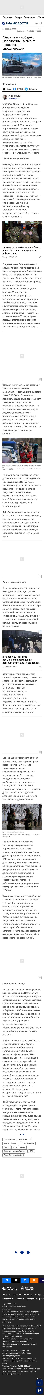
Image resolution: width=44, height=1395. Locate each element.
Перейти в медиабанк (34, 77)
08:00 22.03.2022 (9, 29)
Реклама (20, 1299)
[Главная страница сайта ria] (14, 23)
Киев (15, 1147)
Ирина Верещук (28, 1143)
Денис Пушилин (24, 1139)
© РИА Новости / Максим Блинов (13, 465)
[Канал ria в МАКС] (6, 1280)
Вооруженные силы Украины (15, 1151)
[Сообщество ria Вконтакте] (25, 1280)
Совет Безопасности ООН (14, 1155)
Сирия (22, 1147)
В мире (38, 1294)
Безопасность (9, 1139)
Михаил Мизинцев (11, 1143)
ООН (31, 1151)
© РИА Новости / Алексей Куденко (13, 77)
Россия (6, 1147)
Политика (6, 1294)
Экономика (28, 1294)
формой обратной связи (12, 1374)
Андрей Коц (14, 95)
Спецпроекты (8, 1299)
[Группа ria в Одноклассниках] (34, 1280)
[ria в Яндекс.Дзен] (15, 1280)
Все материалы (14, 98)
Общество (17, 1294)
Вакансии (6, 1309)
